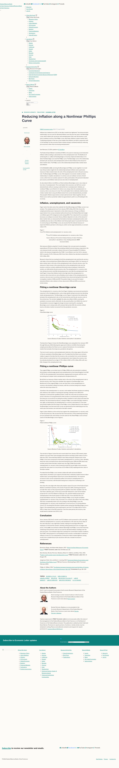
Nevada (31, 53)
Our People (29, 9)
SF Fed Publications (34, 80)
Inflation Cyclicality (65, 578)
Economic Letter (50, 112)
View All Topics (33, 35)
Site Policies (99, 759)
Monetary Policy (33, 19)
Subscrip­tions (32, 96)
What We (22, 650)
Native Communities (34, 63)
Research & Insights (31, 67)
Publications (41, 112)
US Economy (32, 25)
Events (30, 88)
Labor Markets (33, 23)
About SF (103, 650)
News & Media (30, 84)
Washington (32, 59)
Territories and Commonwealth (37, 61)
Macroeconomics (65, 580)
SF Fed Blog (61, 149)
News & (86, 650)
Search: (28, 100)
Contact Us (113, 759)
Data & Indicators (34, 76)
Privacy (106, 759)
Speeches (31, 90)
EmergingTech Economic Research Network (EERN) (43, 75)
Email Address (64, 642)
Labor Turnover (52, 580)
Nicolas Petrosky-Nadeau (27, 162)
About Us (28, 7)
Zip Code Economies (34, 94)
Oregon (31, 55)
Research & (66, 650)
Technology (32, 33)
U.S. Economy (77, 580)
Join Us (28, 11)
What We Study (30, 15)
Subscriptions (88, 661)
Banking (31, 29)
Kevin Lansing (27, 146)
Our (42, 650)
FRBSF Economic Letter (46, 129)
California (31, 47)
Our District (29, 39)
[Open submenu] (36, 15)
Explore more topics (25, 669)
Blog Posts (31, 78)
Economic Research (34, 71)
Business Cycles (51, 576)
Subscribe (6, 748)
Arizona (31, 45)
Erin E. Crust (26, 132)
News (30, 92)
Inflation (31, 21)
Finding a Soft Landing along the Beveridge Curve (54, 555)
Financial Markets (34, 31)
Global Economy (33, 27)
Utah (30, 57)
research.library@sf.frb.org (55, 629)
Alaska (31, 43)
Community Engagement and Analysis (39, 73)
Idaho (30, 51)
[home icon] (22, 112)
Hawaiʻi (31, 49)
